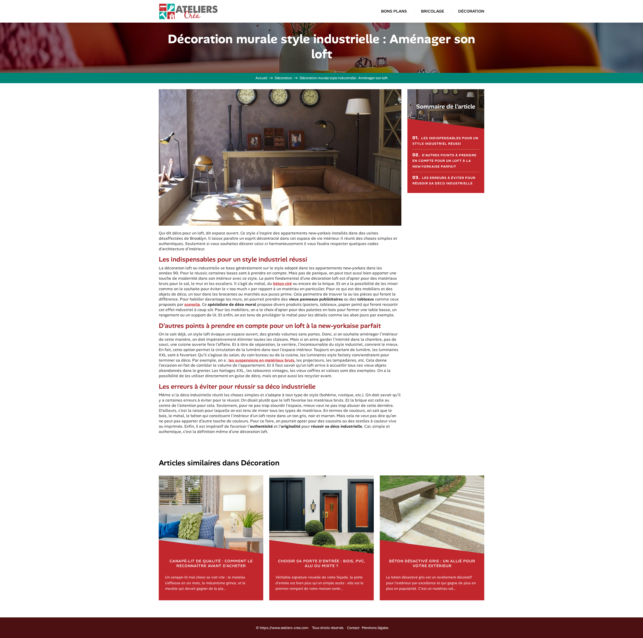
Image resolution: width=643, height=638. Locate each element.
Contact (353, 627)
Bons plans (394, 11)
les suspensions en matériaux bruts (261, 360)
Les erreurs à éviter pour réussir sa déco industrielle (443, 180)
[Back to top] (629, 624)
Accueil (261, 78)
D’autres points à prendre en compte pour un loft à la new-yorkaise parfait (444, 160)
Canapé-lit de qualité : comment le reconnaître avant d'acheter (211, 563)
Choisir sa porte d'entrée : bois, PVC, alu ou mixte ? (321, 563)
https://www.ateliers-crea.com (284, 627)
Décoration (471, 11)
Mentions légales (375, 627)
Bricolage (432, 11)
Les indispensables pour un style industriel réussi (445, 140)
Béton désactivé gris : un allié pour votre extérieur (432, 563)
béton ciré (282, 283)
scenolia (192, 304)
